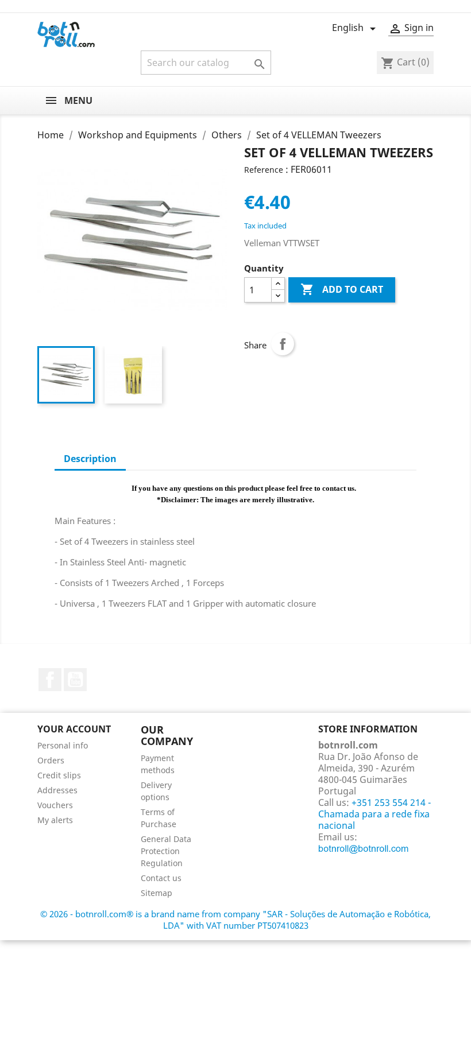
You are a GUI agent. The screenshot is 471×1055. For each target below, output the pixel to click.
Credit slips (59, 775)
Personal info (62, 745)
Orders (50, 760)
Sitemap (156, 892)
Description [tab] (90, 458)
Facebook (49, 679)
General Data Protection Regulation (166, 850)
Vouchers (55, 805)
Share (282, 343)
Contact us (161, 877)
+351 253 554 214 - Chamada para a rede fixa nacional (374, 814)
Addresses (57, 790)
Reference (263, 169)
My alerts (55, 819)
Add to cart (341, 289)
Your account (74, 729)
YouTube (75, 679)
